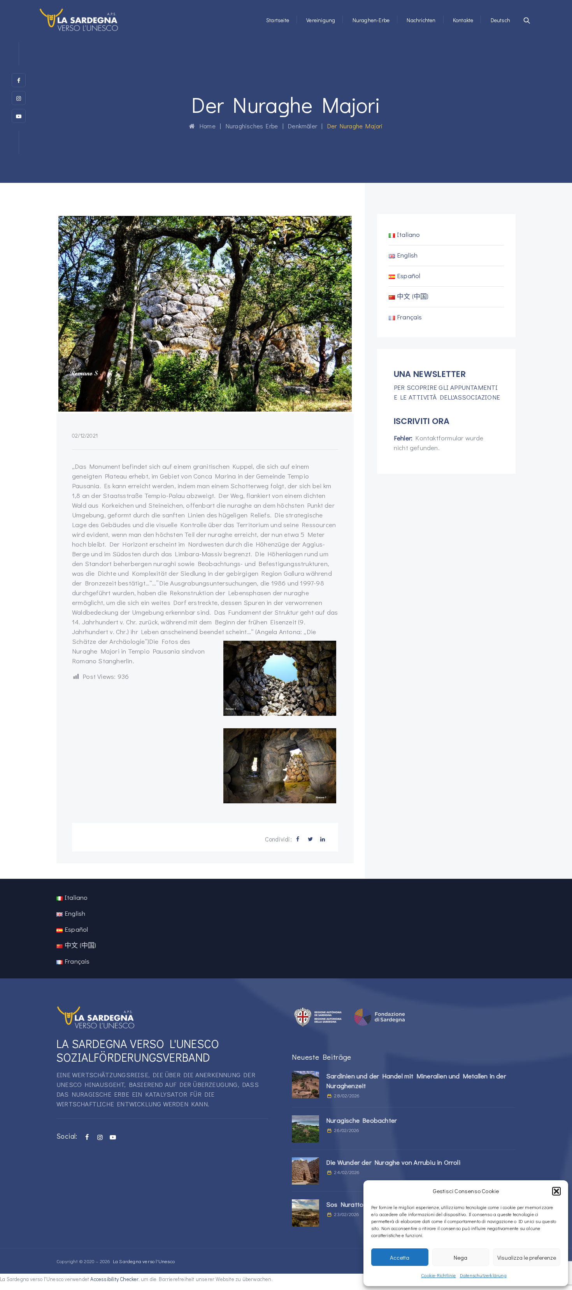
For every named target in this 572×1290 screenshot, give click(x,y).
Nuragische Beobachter (361, 1120)
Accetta (399, 1257)
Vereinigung (320, 20)
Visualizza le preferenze (526, 1257)
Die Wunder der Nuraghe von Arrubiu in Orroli (393, 1162)
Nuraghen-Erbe (371, 20)
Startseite (277, 20)
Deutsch (500, 20)
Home (205, 126)
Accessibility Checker (114, 1279)
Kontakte (463, 20)
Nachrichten (421, 20)
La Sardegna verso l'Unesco (144, 1261)
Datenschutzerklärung (483, 1275)
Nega (460, 1257)
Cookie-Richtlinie (438, 1275)
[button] (556, 1191)
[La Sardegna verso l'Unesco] (79, 19)
